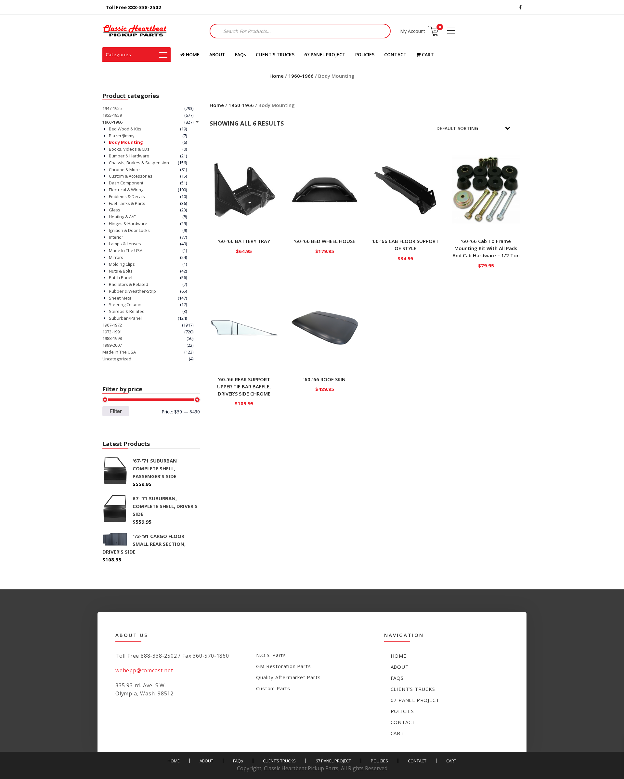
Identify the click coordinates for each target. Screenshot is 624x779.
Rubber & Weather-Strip (132, 291)
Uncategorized (116, 359)
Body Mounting (126, 142)
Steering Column (125, 304)
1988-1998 (112, 338)
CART (427, 54)
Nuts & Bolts (121, 271)
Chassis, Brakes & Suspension (139, 163)
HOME (192, 54)
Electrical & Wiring (126, 190)
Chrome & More (124, 169)
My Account (412, 31)
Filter (116, 411)
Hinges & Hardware (128, 223)
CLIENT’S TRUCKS (275, 54)
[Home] (134, 31)
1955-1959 (112, 115)
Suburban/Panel (125, 318)
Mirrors (116, 257)
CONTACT (395, 54)
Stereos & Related (127, 311)
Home (276, 76)
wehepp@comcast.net (144, 670)
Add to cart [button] (244, 249)
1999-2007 (112, 345)
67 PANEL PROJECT (324, 54)
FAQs (240, 54)
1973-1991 (112, 332)
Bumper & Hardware (129, 156)
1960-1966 (301, 76)
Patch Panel (120, 277)
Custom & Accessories (130, 176)
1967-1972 (112, 325)
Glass (114, 210)
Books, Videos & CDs (129, 149)
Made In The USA (125, 250)
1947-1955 (112, 108)
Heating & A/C (122, 217)
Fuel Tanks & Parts (127, 203)
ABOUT (217, 54)
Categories (118, 54)
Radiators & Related (128, 284)
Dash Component (126, 183)
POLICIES (364, 54)
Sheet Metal (121, 298)
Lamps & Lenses (125, 244)
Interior (116, 237)
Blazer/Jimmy (122, 136)
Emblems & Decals (127, 196)
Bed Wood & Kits (125, 129)
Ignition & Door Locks (129, 230)
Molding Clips (122, 264)
